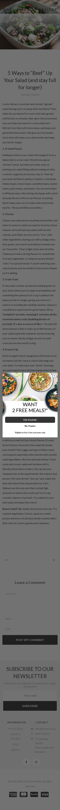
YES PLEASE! (30, 419)
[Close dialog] (54, 376)
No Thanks (30, 426)
